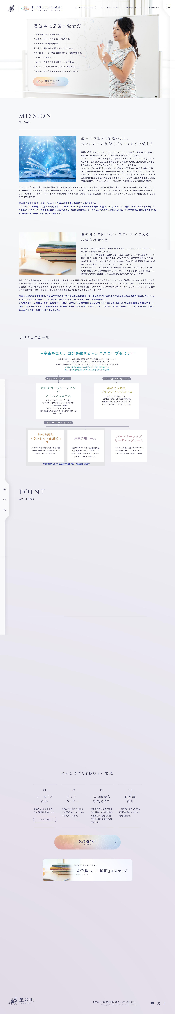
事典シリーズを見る (106, 607)
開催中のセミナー (134, 7)
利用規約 (96, 1002)
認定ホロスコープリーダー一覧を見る (113, 744)
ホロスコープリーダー (109, 7)
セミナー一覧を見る (106, 681)
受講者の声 (154, 7)
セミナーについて (85, 7)
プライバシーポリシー (129, 1002)
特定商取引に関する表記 (110, 1002)
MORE (153, 978)
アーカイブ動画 (44, 819)
